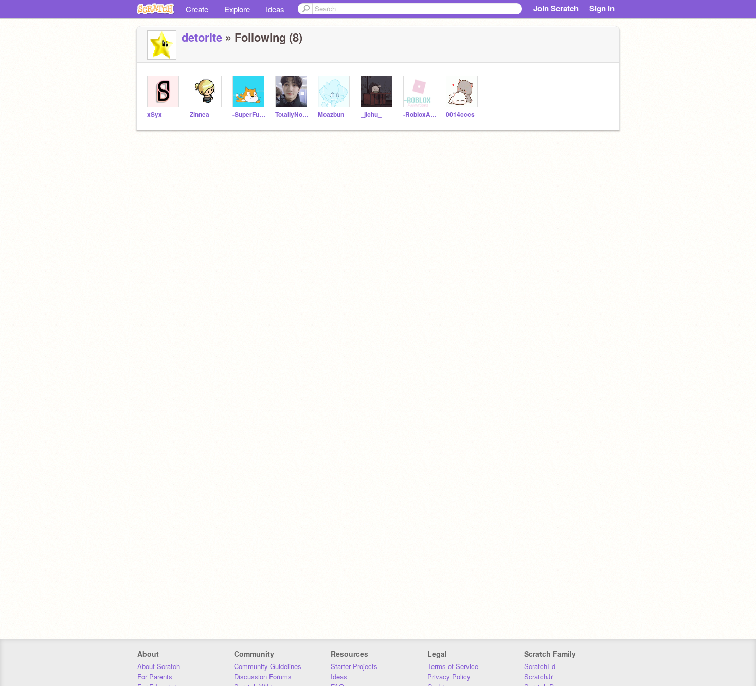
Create (197, 9)
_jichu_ (371, 114)
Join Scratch (556, 8)
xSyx (154, 114)
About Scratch (158, 666)
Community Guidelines (267, 666)
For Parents (154, 676)
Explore (237, 9)
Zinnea (199, 114)
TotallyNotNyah (292, 114)
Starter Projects (354, 666)
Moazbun (331, 114)
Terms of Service (452, 666)
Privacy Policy (449, 676)
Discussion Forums (263, 676)
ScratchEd (539, 666)
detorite (202, 37)
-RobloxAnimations (420, 114)
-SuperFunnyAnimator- (249, 114)
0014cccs (460, 114)
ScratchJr (538, 676)
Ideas (275, 9)
